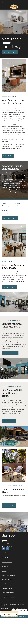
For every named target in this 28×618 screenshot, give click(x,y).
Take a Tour (7, 155)
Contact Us (4, 583)
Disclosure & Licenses (7, 579)
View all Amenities (9, 353)
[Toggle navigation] (2, 2)
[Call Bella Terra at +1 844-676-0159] (25, 2)
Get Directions (8, 421)
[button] (23, 2)
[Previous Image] (1, 368)
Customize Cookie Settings (8, 592)
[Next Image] (26, 368)
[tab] (11, 31)
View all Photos (8, 287)
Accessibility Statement (7, 588)
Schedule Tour (9, 505)
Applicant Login (5, 557)
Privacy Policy (5, 566)
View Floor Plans (9, 52)
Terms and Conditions (7, 562)
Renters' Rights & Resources (8, 575)
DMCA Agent (5, 571)
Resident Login (5, 552)
